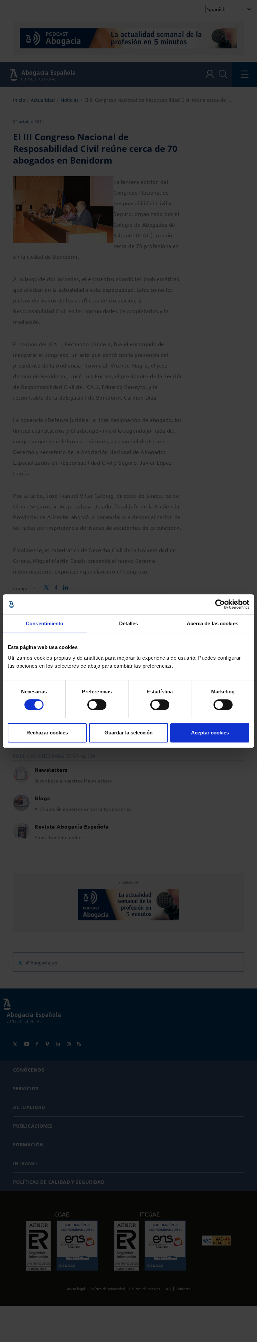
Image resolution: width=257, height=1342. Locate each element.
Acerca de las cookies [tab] (212, 623)
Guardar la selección (128, 732)
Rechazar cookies (47, 732)
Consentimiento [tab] (44, 623)
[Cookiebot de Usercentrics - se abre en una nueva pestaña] (220, 604)
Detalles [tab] (128, 623)
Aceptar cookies (210, 732)
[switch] (96, 704)
